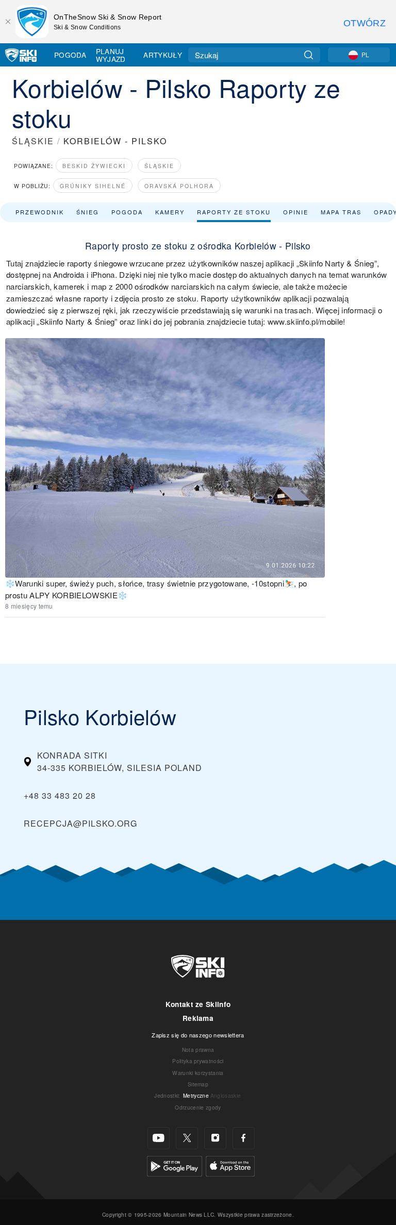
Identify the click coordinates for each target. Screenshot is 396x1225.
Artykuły (162, 54)
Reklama (198, 1018)
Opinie (295, 212)
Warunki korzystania (197, 1073)
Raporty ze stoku (234, 212)
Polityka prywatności (197, 1061)
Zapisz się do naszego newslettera (198, 1035)
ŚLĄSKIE (33, 141)
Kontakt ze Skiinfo (198, 1004)
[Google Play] (174, 1165)
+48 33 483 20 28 (60, 795)
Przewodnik (39, 212)
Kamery (170, 212)
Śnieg (87, 212)
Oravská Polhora (179, 186)
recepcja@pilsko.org (80, 823)
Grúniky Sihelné (93, 186)
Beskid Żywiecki (94, 166)
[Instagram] (215, 1138)
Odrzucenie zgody (198, 1107)
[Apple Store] (230, 1165)
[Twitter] (187, 1138)
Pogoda (70, 54)
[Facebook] (244, 1138)
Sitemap (198, 1084)
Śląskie (159, 166)
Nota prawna (198, 1049)
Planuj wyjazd (111, 55)
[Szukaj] (308, 54)
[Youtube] (158, 1138)
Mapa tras (341, 212)
